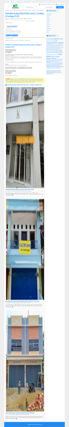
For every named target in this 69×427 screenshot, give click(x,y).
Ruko (11, 10)
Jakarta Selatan (54, 52)
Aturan (12, 1)
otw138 (51, 73)
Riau (53, 64)
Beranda (7, 10)
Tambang (49, 28)
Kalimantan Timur (50, 61)
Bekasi (61, 39)
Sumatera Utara (60, 66)
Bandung (51, 39)
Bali (47, 39)
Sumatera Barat (56, 65)
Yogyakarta (58, 67)
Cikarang (50, 40)
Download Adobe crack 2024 (53, 45)
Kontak (8, 35)
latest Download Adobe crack (56, 62)
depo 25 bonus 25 (58, 72)
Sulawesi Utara (49, 65)
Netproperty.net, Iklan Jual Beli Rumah (18, 78)
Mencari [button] (60, 7)
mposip (47, 73)
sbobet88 (48, 72)
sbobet (52, 72)
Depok (54, 40)
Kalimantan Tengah (58, 60)
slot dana (53, 70)
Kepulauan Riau (57, 61)
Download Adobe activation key (51, 44)
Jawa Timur (15, 75)
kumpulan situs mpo (56, 71)
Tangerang (53, 67)
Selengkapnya (9, 195)
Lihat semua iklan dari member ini (11, 32)
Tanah (48, 30)
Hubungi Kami (27, 1)
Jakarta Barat (55, 50)
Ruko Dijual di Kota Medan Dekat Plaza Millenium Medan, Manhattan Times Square (22, 301)
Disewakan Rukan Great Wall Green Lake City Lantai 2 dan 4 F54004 (20, 189)
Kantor (48, 19)
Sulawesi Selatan (58, 64)
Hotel (48, 17)
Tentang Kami (19, 1)
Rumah (48, 24)
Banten (56, 39)
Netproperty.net (38, 424)
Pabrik (48, 21)
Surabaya (48, 67)
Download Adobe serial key (50, 49)
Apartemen (49, 13)
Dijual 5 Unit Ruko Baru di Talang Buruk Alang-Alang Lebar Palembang (20, 413)
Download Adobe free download (55, 47)
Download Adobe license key (56, 48)
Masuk (62, 4)
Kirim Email (14, 35)
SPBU (48, 26)
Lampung (48, 62)
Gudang (48, 15)
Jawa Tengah (55, 56)
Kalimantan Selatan (50, 60)
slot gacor (48, 70)
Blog (33, 1)
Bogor (47, 40)
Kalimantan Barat (60, 59)
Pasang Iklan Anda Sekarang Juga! (47, 4)
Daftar (58, 4)
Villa (48, 32)
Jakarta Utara (52, 54)
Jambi (56, 54)
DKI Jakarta (58, 43)
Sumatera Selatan (50, 66)
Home (8, 1)
